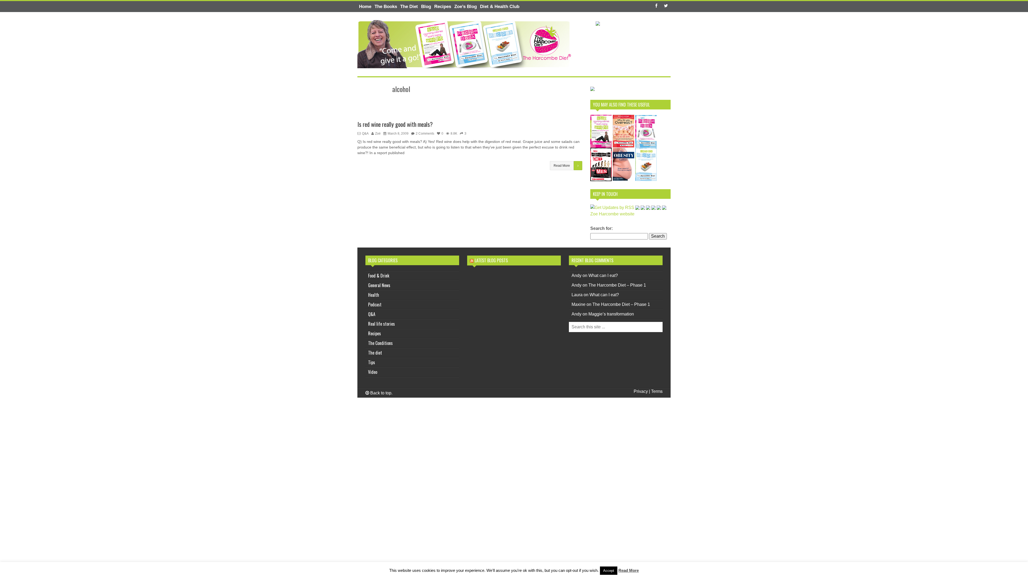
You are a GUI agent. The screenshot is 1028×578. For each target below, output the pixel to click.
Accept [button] (608, 571)
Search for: (601, 228)
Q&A (365, 133)
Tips (371, 362)
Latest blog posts (491, 260)
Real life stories (381, 324)
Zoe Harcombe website (612, 214)
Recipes (374, 333)
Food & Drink (378, 275)
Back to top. (380, 393)
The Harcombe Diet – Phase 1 (617, 285)
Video (372, 372)
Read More (628, 570)
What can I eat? (603, 275)
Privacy (641, 391)
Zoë (378, 133)
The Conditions (380, 343)
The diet (375, 352)
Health (373, 295)
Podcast (374, 304)
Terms (657, 391)
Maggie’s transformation (611, 314)
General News (379, 285)
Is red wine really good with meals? (395, 124)
